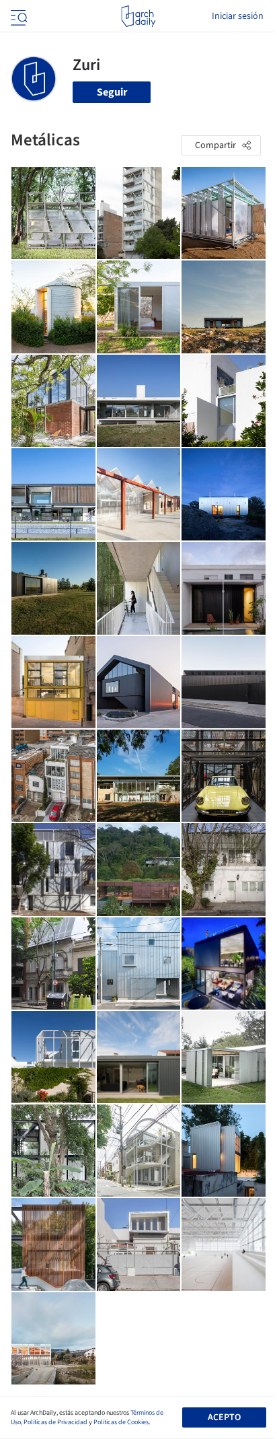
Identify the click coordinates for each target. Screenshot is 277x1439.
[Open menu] (17, 16)
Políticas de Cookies (121, 1422)
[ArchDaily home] (138, 16)
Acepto (224, 1417)
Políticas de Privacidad (55, 1422)
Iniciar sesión (238, 16)
